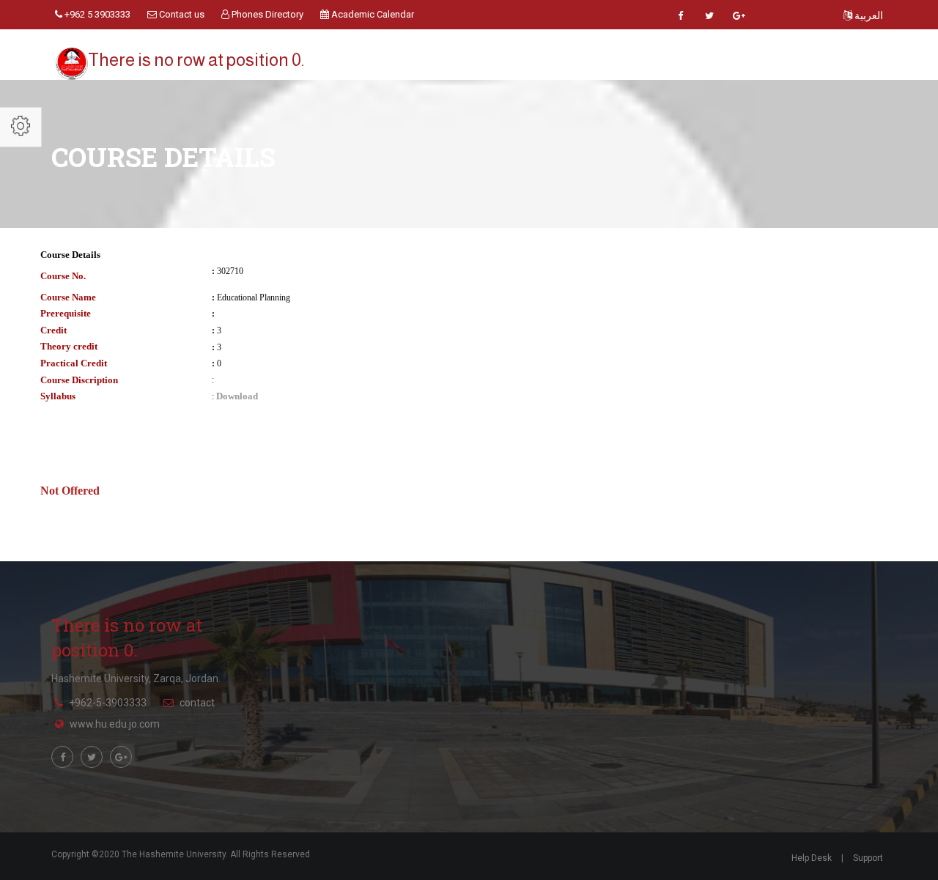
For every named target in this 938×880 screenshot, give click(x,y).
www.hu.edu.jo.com (115, 724)
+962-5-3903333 (108, 703)
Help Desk (811, 858)
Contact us (180, 14)
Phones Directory (266, 14)
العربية (867, 15)
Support (868, 858)
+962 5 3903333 (96, 14)
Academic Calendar (371, 14)
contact (197, 703)
